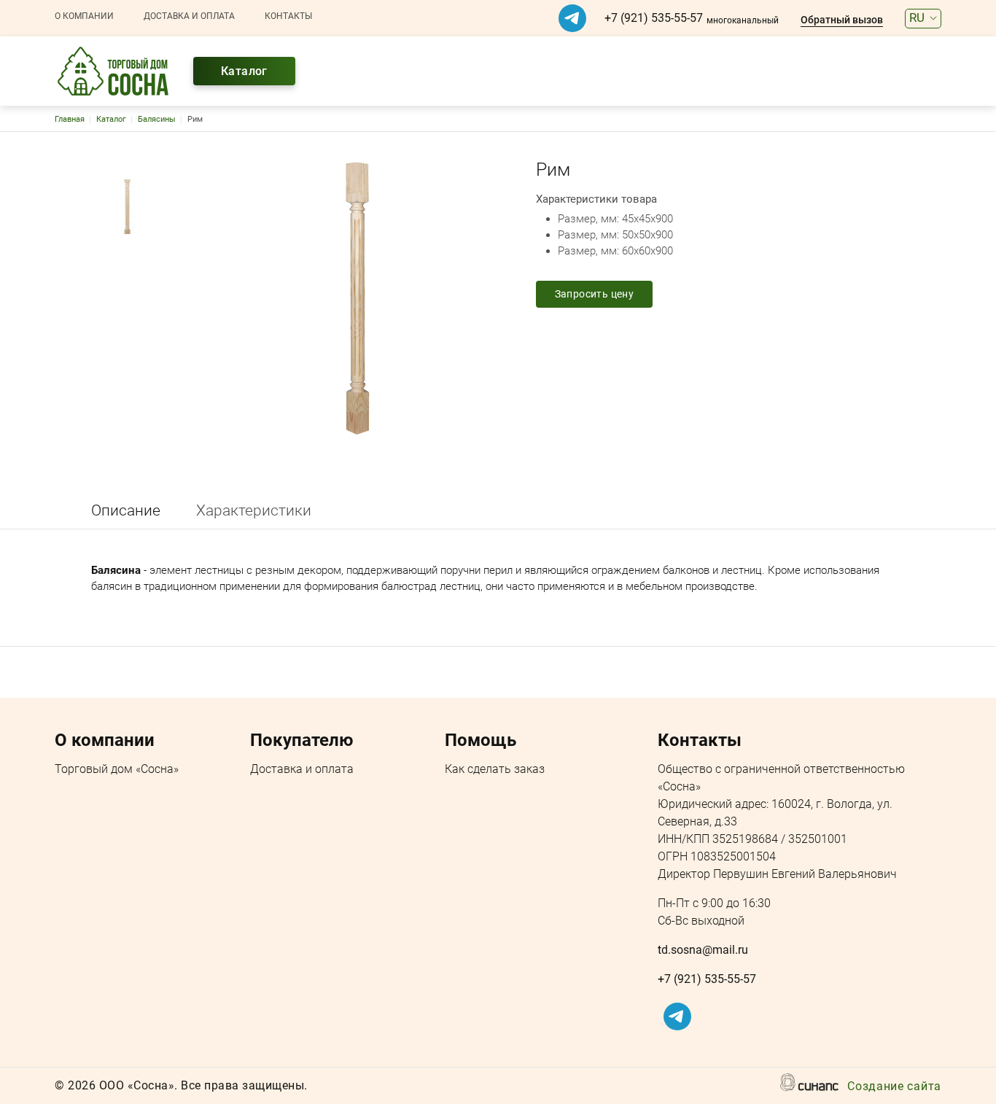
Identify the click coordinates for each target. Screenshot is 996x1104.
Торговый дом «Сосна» (117, 769)
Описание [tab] (125, 510)
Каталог (244, 71)
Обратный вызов (842, 20)
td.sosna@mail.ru (703, 950)
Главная (70, 119)
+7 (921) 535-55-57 (653, 18)
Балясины (157, 119)
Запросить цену (594, 294)
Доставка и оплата (189, 16)
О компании (84, 16)
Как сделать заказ (495, 769)
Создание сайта (894, 1086)
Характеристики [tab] (253, 510)
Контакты (288, 16)
